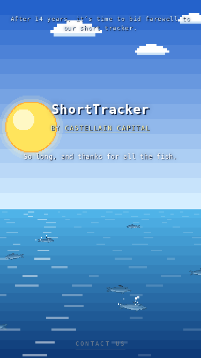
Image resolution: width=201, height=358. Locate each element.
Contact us (101, 343)
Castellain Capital (107, 128)
